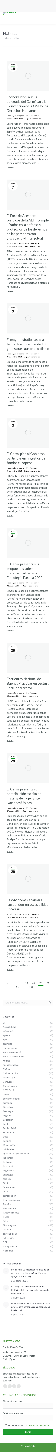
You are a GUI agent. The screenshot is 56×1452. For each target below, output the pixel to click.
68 (26, 983)
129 (31, 987)
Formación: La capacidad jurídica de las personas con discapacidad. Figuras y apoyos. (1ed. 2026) (30, 1273)
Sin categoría (19, 116)
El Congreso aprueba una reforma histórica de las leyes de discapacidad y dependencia (30, 1290)
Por (31, 116)
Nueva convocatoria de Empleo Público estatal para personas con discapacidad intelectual (30, 1307)
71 (47, 983)
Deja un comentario (33, 119)
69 (33, 983)
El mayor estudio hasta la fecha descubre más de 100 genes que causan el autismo (28, 344)
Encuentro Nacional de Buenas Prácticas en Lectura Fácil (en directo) (28, 683)
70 (40, 983)
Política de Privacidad (38, 1425)
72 (17, 987)
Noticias (10, 116)
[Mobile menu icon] (51, 18)
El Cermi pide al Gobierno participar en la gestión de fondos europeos (26, 458)
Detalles (10, 167)
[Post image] (6, 1271)
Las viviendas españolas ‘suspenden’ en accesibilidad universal (28, 904)
